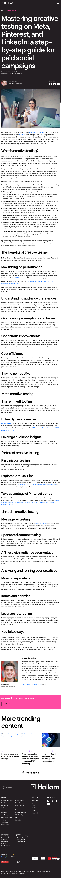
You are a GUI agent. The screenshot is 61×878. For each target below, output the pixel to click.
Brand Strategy (19, 800)
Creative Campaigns (7, 800)
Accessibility (25, 871)
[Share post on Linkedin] (54, 83)
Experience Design (6, 817)
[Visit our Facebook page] (48, 800)
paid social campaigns (36, 132)
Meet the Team (36, 808)
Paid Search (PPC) (27, 751)
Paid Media (38, 684)
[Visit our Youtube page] (48, 803)
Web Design (4, 815)
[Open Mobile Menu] (58, 3)
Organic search (19, 805)
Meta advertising (7, 423)
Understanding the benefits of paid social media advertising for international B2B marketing (30, 759)
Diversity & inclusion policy (37, 871)
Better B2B (35, 813)
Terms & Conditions (15, 871)
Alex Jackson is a (28, 684)
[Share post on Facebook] (50, 83)
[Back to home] (7, 3)
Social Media (11, 10)
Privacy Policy (5, 871)
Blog (2, 11)
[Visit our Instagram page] (52, 800)
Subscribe (8, 704)
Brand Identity (5, 803)
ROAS (17, 278)
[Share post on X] (58, 83)
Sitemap (48, 871)
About (33, 805)
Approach (34, 803)
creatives (22, 135)
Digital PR (4, 812)
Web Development (20, 815)
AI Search (4, 808)
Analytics (4, 820)
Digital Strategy (19, 803)
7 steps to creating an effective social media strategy (10, 756)
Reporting (18, 820)
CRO (16, 817)
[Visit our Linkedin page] (56, 800)
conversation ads (41, 523)
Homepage (35, 800)
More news (32, 772)
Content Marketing (20, 812)
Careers (34, 810)
